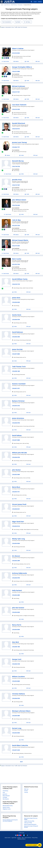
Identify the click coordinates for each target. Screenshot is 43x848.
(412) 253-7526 (16, 225)
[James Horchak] (6, 352)
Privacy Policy (35, 837)
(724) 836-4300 (16, 337)
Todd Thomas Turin (19, 366)
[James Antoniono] (6, 421)
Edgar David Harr (18, 521)
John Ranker (16, 470)
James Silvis (16, 298)
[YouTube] (17, 835)
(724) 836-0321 (16, 509)
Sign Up (39, 1)
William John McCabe (19, 453)
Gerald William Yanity (19, 279)
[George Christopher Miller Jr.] (6, 70)
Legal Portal (13, 837)
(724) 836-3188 (16, 664)
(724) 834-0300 (16, 612)
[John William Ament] (6, 203)
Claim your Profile (28, 822)
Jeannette (5, 794)
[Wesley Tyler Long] (6, 542)
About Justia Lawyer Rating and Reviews (31, 826)
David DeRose (17, 435)
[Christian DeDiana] (6, 697)
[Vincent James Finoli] (6, 507)
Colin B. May (16, 220)
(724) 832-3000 (16, 474)
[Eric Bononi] (6, 559)
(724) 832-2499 (16, 560)
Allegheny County (7, 809)
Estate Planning (14, 4)
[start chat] (40, 845)
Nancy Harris (16, 625)
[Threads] (22, 835)
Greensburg (5, 790)
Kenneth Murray (18, 161)
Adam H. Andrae (17, 48)
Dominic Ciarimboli (18, 384)
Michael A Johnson (18, 86)
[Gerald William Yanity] (6, 282)
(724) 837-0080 (16, 354)
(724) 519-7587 (16, 185)
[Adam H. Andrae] (6, 52)
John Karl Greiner (18, 608)
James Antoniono (18, 418)
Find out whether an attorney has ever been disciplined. (10, 820)
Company (19, 837)
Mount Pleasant (6, 795)
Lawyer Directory (7, 4)
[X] (25, 835)
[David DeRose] (6, 438)
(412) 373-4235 (16, 245)
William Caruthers (18, 676)
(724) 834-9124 (16, 526)
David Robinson (17, 332)
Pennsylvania (20, 4)
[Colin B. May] (6, 223)
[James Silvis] (6, 301)
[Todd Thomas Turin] (6, 370)
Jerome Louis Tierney (19, 142)
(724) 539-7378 (16, 284)
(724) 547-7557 (16, 92)
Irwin (4, 792)
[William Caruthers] (6, 680)
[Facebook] (19, 835)
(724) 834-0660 (16, 681)
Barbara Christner (18, 401)
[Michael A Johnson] (6, 89)
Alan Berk (15, 642)
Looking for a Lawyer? (32, 845)
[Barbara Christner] (6, 404)
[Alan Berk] (6, 645)
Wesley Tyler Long (18, 539)
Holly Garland (17, 590)
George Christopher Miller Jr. (22, 67)
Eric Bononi (16, 556)
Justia (2, 4)
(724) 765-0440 (16, 205)
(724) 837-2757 (16, 388)
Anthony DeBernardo (19, 573)
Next (21, 761)
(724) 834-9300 (16, 543)
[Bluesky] (24, 835)
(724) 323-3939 (16, 109)
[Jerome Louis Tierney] (6, 145)
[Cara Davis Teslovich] (6, 108)
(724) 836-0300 (16, 302)
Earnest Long (16, 728)
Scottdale (5, 797)
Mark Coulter (16, 259)
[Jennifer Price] (6, 183)
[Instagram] (20, 835)
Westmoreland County (8, 805)
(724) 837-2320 (16, 750)
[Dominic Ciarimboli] (6, 387)
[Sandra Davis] (6, 318)
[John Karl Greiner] (6, 611)
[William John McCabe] (6, 456)
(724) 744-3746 (16, 166)
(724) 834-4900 (16, 595)
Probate (26, 790)
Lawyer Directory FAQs (29, 821)
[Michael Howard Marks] (6, 243)
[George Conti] (6, 662)
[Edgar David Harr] (6, 525)
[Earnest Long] (6, 731)
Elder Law (26, 789)
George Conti (16, 659)
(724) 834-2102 (16, 405)
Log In (35, 1)
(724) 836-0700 (16, 319)
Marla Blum (16, 487)
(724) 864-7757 (16, 147)
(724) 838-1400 (16, 371)
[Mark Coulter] (6, 262)
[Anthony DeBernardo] (6, 576)
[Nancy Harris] (6, 628)
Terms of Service (27, 837)
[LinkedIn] (16, 835)
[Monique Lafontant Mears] (6, 714)
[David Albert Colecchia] (6, 748)
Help (23, 837)
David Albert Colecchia (20, 745)
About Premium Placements (30, 824)
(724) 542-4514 (16, 128)
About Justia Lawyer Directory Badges (30, 819)
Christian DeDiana (18, 694)
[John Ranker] (6, 473)
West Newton (6, 799)
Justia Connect (8, 837)
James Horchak (17, 349)
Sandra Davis (16, 315)
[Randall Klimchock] (6, 126)
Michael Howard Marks (20, 240)
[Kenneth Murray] (6, 164)
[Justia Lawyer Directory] (9, 2)
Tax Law (26, 792)
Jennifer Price (17, 180)
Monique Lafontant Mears (21, 711)
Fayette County (6, 807)
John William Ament (19, 200)
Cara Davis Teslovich (19, 105)
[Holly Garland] (6, 593)
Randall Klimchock (18, 123)
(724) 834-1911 (16, 491)
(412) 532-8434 (16, 53)
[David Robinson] (6, 335)
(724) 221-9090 (16, 71)
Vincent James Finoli (19, 504)
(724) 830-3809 (16, 715)
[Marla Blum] (6, 490)
